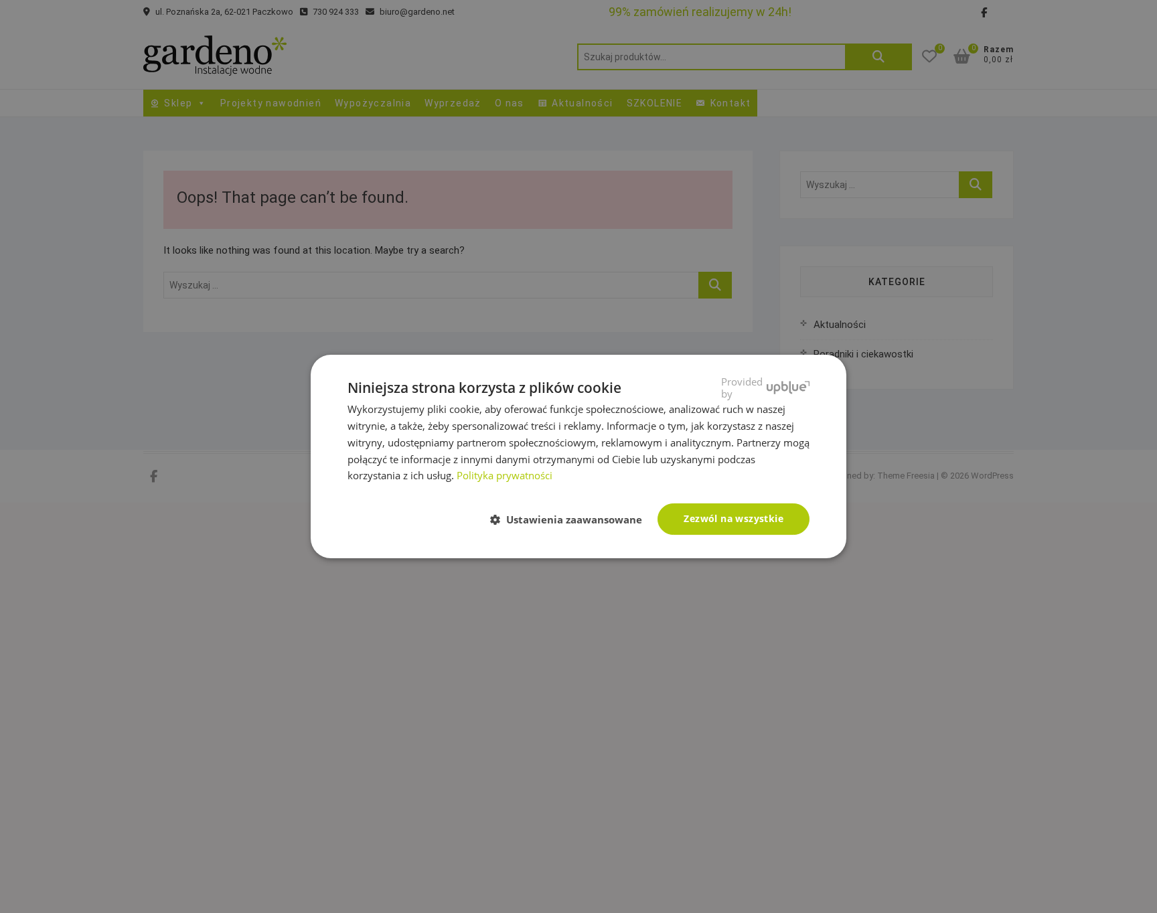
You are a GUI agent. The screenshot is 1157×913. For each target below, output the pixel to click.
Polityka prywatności (504, 475)
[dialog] (578, 456)
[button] (571, 520)
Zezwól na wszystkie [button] (733, 518)
